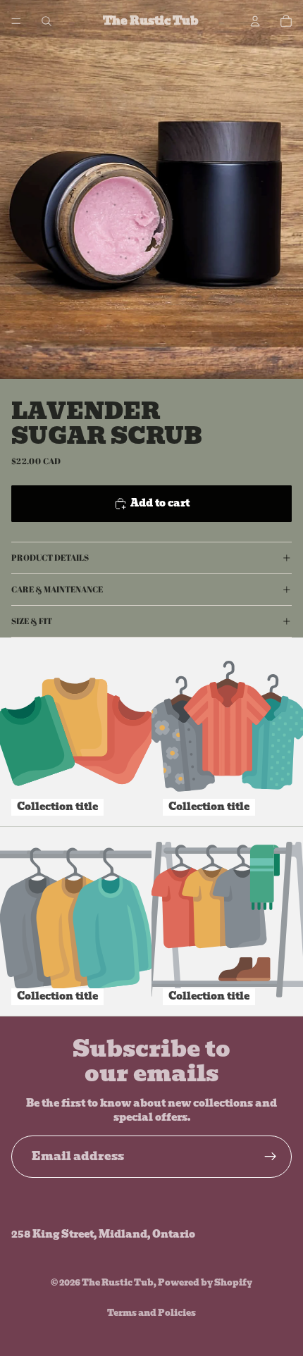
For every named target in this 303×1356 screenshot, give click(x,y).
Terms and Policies (151, 1312)
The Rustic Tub (118, 1282)
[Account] (255, 21)
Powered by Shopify (205, 1282)
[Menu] (16, 21)
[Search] (46, 21)
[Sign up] (270, 1156)
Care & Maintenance (57, 589)
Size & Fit (31, 620)
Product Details (50, 557)
